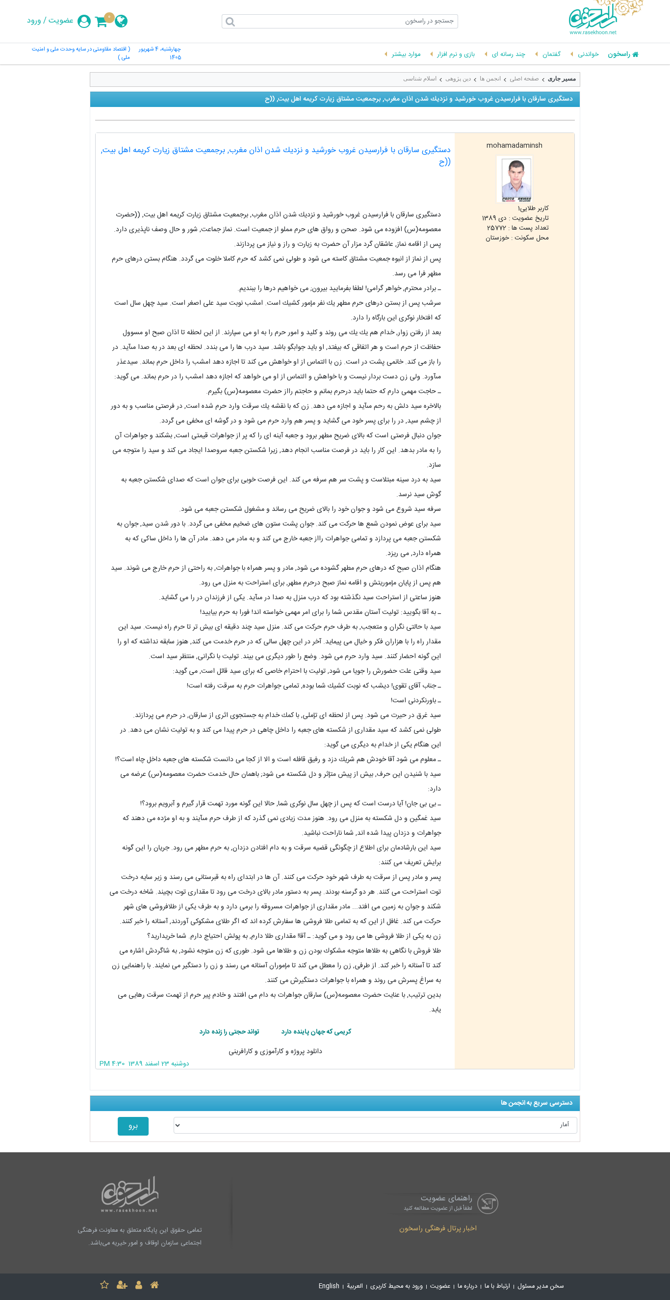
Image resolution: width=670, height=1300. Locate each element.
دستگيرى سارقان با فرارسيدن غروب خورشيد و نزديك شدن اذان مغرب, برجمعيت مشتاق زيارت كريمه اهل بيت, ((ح (276, 156)
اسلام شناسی (420, 78)
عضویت (61, 21)
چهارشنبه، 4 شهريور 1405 (160, 54)
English (329, 1286)
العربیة (355, 1286)
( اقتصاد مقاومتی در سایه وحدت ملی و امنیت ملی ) (81, 54)
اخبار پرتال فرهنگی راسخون (438, 1229)
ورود (34, 21)
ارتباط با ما (497, 1286)
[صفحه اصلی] (154, 1286)
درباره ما (467, 1286)
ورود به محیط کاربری (396, 1286)
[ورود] (138, 1286)
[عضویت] (122, 1286)
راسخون (619, 55)
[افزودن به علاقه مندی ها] (104, 1286)
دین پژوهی (458, 78)
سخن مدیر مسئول (540, 1286)
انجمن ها (490, 78)
